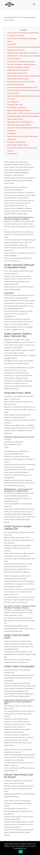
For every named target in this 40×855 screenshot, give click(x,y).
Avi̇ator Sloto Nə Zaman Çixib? (18, 70)
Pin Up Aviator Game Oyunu (17, 107)
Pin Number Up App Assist (16, 142)
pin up (6, 509)
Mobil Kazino (11, 133)
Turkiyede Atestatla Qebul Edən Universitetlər (23, 116)
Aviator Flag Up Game (15, 119)
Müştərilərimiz (12, 153)
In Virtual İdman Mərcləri (15, 84)
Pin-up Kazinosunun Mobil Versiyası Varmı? (22, 87)
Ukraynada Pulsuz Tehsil (15, 50)
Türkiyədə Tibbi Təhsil (15, 105)
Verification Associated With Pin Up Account (22, 53)
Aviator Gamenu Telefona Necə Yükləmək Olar (23, 47)
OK (21, 852)
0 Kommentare (9, 20)
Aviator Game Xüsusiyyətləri (17, 73)
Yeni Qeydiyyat (12, 102)
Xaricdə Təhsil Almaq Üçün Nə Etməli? (20, 82)
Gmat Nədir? (11, 44)
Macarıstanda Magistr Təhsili (17, 145)
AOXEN (9, 17)
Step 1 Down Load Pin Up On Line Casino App (23, 113)
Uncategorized (29, 17)
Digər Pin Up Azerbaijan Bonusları (19, 110)
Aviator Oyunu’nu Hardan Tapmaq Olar (21, 61)
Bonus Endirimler (13, 93)
